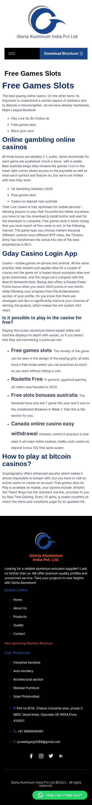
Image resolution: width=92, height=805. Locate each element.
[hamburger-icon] (12, 53)
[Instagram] (41, 756)
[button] (60, 795)
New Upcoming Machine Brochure (28, 643)
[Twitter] (51, 756)
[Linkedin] (61, 756)
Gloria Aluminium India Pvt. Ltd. (46, 557)
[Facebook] (31, 756)
